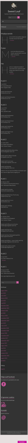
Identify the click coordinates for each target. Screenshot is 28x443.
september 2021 (5, 308)
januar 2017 (4, 343)
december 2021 (5, 305)
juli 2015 (3, 360)
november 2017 (5, 335)
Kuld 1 (3, 178)
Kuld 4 (3, 81)
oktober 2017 (4, 338)
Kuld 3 (3, 105)
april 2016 (3, 350)
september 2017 (5, 340)
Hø (2, 63)
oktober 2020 (4, 310)
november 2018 (5, 330)
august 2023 (4, 290)
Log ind (3, 369)
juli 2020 (3, 313)
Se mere (12, 40)
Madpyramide (6, 33)
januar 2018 (4, 333)
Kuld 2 (3, 139)
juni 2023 (3, 293)
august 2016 (4, 345)
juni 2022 (3, 300)
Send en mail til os (5, 413)
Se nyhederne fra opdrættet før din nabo (10, 379)
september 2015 (5, 355)
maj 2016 (3, 348)
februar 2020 (4, 315)
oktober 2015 (4, 353)
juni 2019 (3, 323)
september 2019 (5, 320)
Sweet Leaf (14, 11)
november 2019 (5, 318)
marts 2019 (4, 325)
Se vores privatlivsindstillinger (8, 400)
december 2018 (5, 328)
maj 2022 (3, 303)
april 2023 (3, 295)
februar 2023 (4, 298)
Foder (3, 48)
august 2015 (4, 358)
